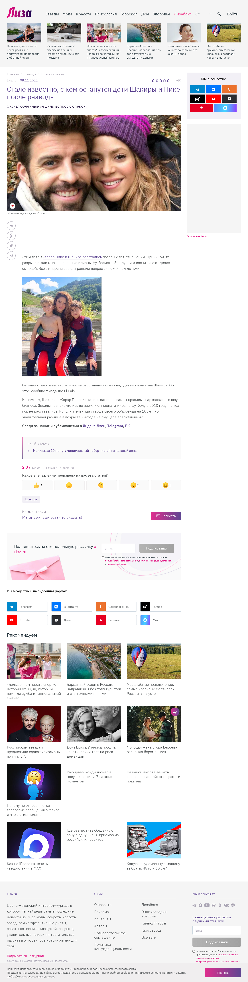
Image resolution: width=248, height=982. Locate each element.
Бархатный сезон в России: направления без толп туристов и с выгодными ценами (144, 51)
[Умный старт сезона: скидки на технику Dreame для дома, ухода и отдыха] (64, 32)
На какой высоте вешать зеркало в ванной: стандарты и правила (153, 777)
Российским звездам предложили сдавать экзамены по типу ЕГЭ (33, 752)
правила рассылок (116, 564)
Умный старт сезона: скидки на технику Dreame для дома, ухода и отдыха (63, 51)
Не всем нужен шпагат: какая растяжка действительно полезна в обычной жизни (23, 51)
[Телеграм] (197, 89)
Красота (83, 14)
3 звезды (161, 80)
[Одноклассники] (229, 89)
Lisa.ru (11, 80)
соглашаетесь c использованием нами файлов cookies (94, 972)
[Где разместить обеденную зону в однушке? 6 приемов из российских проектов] (94, 823)
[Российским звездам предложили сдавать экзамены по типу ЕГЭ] (34, 724)
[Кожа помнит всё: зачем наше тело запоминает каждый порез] (184, 32)
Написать (168, 516)
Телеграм (25, 606)
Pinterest (114, 620)
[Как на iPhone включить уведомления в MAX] (34, 840)
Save (12, 206)
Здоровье (161, 14)
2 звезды (157, 80)
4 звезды (165, 80)
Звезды (52, 14)
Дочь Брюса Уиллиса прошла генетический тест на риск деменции (91, 752)
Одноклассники (118, 606)
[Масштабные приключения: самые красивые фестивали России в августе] (224, 32)
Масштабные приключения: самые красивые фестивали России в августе (221, 51)
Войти (232, 14)
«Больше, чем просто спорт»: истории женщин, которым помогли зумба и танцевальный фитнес (104, 51)
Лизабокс (183, 14)
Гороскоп (129, 14)
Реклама (101, 911)
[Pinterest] (201, 108)
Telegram (115, 425)
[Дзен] (229, 99)
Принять (223, 972)
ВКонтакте (71, 606)
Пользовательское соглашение (110, 935)
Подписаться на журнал (25, 956)
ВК (127, 425)
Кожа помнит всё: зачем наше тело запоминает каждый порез (183, 50)
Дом (145, 14)
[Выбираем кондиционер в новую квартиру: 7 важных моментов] (94, 765)
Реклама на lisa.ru (197, 236)
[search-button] (219, 14)
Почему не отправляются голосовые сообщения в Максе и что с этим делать (33, 810)
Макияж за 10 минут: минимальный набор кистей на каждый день (85, 450)
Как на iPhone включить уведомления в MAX (27, 866)
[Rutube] (197, 99)
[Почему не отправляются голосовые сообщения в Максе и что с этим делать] (34, 782)
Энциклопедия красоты (154, 914)
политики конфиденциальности (155, 560)
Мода (67, 14)
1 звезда (153, 80)
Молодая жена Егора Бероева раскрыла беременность (152, 749)
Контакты (102, 918)
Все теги (149, 937)
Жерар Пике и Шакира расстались (72, 256)
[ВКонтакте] (213, 89)
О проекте (102, 904)
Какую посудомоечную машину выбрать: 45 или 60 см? (153, 866)
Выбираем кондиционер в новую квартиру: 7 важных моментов (90, 777)
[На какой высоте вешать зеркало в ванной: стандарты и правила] (154, 765)
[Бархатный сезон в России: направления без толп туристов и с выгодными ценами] (144, 32)
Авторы (100, 925)
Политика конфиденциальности (113, 946)
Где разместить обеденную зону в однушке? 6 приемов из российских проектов (93, 835)
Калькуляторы (154, 923)
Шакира (31, 499)
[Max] (225, 108)
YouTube (24, 620)
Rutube (157, 606)
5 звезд (168, 80)
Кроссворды (152, 930)
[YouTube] (213, 99)
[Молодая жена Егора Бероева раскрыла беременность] (154, 724)
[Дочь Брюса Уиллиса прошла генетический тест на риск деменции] (94, 724)
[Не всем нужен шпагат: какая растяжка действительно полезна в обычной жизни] (24, 32)
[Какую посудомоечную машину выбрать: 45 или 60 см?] (154, 840)
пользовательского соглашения (121, 560)
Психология (106, 14)
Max (155, 620)
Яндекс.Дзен (94, 425)
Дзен (67, 620)
